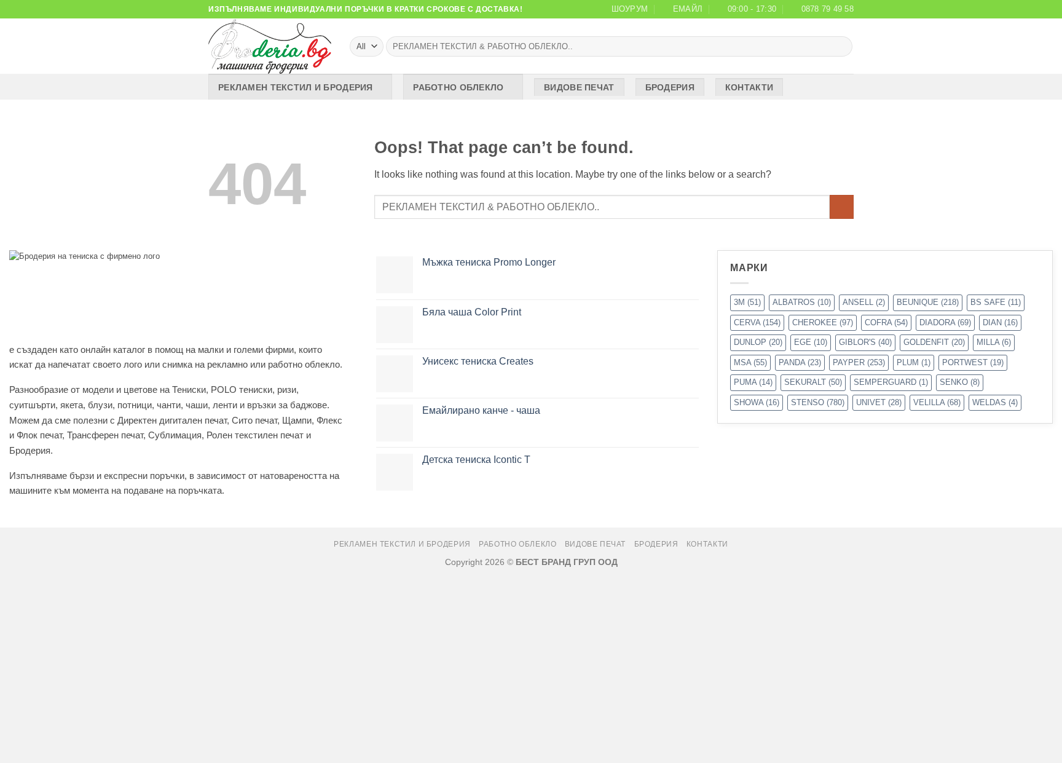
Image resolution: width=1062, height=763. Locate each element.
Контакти (749, 87)
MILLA (994, 342)
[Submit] (841, 46)
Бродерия (669, 87)
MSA (750, 362)
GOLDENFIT (934, 342)
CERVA (757, 322)
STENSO (817, 402)
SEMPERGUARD (891, 382)
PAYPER (859, 362)
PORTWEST (973, 362)
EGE (810, 342)
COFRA (886, 322)
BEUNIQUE (928, 302)
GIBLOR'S (865, 342)
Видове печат (579, 87)
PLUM (913, 362)
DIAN (1000, 322)
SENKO (960, 382)
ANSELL (864, 302)
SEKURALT (813, 382)
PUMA (753, 382)
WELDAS (995, 402)
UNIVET (879, 402)
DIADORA (945, 322)
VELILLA (937, 402)
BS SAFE (995, 302)
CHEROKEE (822, 322)
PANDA (800, 362)
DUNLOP (758, 342)
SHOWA (756, 402)
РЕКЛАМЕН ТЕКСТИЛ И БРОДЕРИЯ (295, 87)
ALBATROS (802, 302)
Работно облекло (458, 87)
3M (747, 302)
